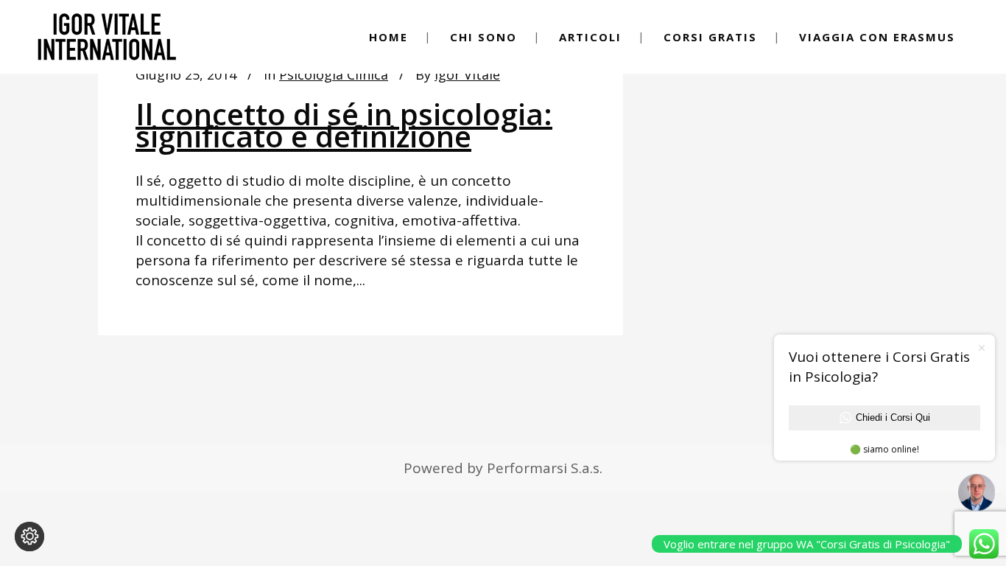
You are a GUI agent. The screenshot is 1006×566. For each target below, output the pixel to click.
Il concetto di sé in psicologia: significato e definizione (344, 125)
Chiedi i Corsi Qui (893, 417)
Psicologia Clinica (333, 74)
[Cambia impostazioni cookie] (29, 536)
